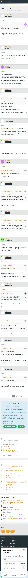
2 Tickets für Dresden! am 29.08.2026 (14, 514)
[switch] (23, 563)
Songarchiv (3, 544)
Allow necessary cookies (10, 563)
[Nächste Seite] (24, 396)
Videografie (3, 543)
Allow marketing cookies (9, 568)
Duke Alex (5, 520)
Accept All (22, 574)
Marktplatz (12, 546)
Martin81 (4, 516)
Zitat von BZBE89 (6, 24)
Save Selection (14, 574)
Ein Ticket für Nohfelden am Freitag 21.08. (15, 518)
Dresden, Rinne (6, 446)
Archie (3, 10)
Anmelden (21, 426)
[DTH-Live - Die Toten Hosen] (5, 1)
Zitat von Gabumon (6, 170)
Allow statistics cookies (9, 565)
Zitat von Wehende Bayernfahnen (11, 191)
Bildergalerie (13, 540)
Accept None (5, 574)
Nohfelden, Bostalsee (8, 439)
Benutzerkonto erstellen (10, 426)
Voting (11, 544)
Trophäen (12, 543)
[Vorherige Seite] (4, 396)
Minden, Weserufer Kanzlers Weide (11, 454)
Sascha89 (12, 128)
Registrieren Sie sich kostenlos (14, 408)
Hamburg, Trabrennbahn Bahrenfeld (11, 442)
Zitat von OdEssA (6, 348)
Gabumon (4, 128)
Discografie (3, 541)
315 (21, 396)
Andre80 (4, 507)
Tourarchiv (3, 540)
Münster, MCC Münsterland (9, 450)
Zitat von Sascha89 (6, 99)
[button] (19, 1)
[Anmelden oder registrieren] (22, 1)
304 (10, 396)
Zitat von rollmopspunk (7, 293)
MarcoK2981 (5, 503)
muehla (4, 512)
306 (16, 396)
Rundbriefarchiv (4, 546)
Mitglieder (12, 541)
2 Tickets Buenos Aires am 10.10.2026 (15, 506)
